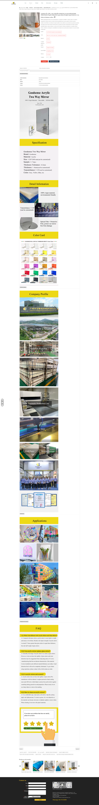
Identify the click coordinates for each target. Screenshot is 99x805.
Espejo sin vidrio (38, 754)
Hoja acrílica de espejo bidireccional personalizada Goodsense (49, 771)
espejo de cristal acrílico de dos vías (49, 754)
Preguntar (44, 61)
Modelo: (21, 68)
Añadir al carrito (55, 61)
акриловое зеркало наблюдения (51, 752)
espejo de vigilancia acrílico (63, 752)
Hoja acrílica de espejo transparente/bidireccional (65, 754)
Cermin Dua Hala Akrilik (32, 752)
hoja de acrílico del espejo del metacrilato (27, 754)
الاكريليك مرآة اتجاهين (23, 752)
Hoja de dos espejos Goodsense (38, 771)
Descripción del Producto (24, 70)
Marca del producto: (42, 68)
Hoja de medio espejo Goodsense (26, 771)
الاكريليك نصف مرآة (41, 752)
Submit (40, 799)
